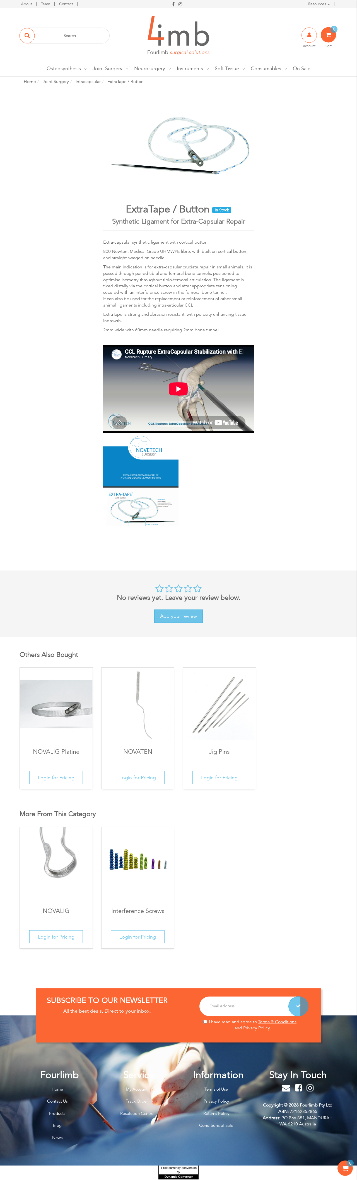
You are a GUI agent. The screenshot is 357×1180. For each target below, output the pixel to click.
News (57, 1137)
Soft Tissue (227, 68)
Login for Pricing (56, 777)
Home (57, 1089)
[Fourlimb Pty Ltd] (179, 35)
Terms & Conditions (277, 1022)
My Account (137, 1089)
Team (46, 3)
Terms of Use (216, 1089)
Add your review (178, 616)
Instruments (190, 68)
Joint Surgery (107, 68)
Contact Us (57, 1101)
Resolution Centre (136, 1113)
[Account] (310, 40)
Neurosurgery (149, 68)
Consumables (266, 68)
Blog (57, 1125)
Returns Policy (216, 1113)
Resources (317, 3)
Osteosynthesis (64, 68)
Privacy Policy (256, 1028)
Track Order (137, 1101)
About (27, 3)
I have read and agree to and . (252, 1025)
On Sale (301, 68)
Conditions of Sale (216, 1125)
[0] (345, 1174)
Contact (66, 3)
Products (57, 1113)
